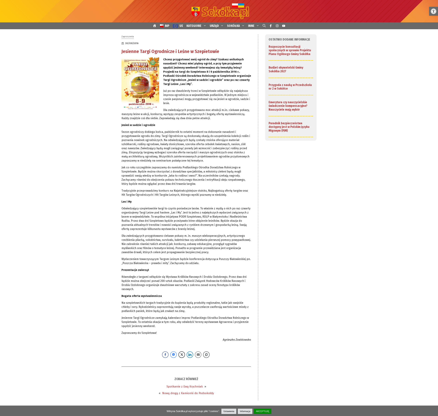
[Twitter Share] (181, 354)
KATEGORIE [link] (194, 26)
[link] (433, 11)
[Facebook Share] (165, 354)
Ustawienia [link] (228, 411)
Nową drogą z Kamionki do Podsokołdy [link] (188, 393)
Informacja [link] (245, 411)
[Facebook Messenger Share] (173, 354)
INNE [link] (251, 26)
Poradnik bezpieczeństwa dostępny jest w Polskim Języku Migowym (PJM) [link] (289, 126)
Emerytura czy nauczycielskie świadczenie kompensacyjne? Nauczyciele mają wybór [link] (288, 105)
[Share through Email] (198, 354)
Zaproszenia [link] (127, 36)
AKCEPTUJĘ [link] (262, 411)
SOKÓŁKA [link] (233, 26)
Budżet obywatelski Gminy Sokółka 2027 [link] (286, 69)
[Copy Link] (206, 354)
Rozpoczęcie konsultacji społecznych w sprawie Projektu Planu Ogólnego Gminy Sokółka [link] (290, 50)
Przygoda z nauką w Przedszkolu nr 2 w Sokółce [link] (290, 87)
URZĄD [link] (214, 26)
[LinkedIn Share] (190, 354)
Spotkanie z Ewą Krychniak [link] (184, 386)
